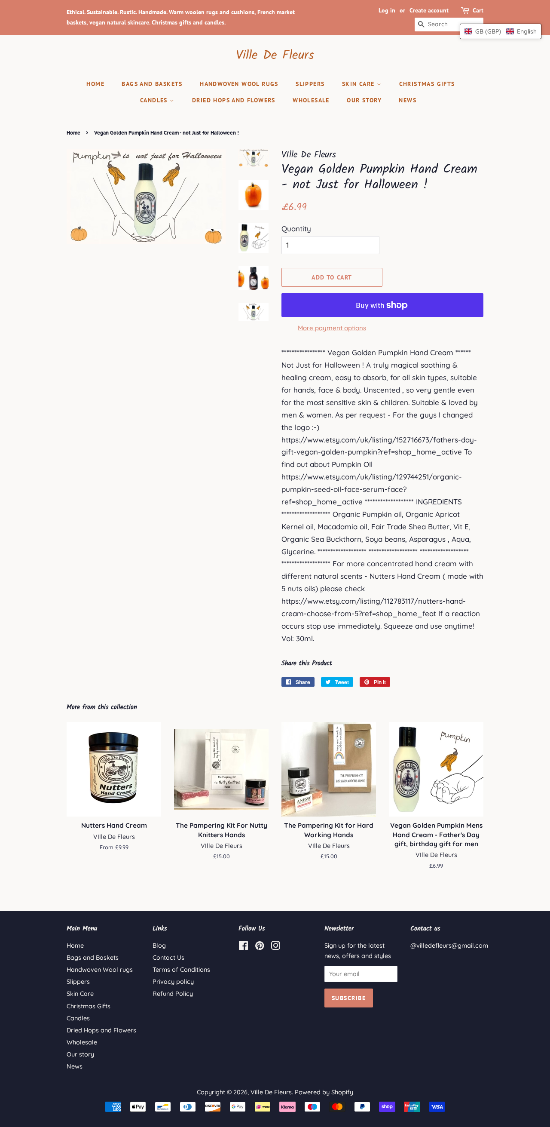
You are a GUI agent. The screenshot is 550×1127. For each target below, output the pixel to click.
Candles (155, 100)
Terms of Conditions (181, 969)
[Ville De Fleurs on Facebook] (243, 947)
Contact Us (168, 957)
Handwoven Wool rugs (239, 84)
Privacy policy (173, 982)
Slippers (310, 84)
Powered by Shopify (324, 1092)
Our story (364, 100)
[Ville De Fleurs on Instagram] (275, 947)
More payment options (332, 328)
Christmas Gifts (427, 84)
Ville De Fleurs (275, 55)
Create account (429, 10)
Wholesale (311, 100)
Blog (159, 945)
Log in (387, 10)
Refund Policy (173, 994)
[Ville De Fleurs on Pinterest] (259, 947)
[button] (500, 31)
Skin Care (359, 84)
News (407, 100)
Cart (478, 10)
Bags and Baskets (152, 84)
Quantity (296, 228)
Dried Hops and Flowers (233, 100)
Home (95, 84)
